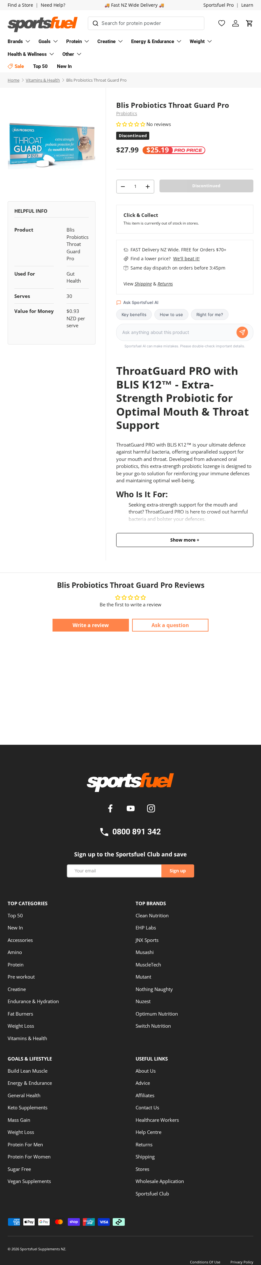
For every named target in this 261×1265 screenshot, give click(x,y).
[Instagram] (151, 809)
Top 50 (15, 915)
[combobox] (146, 23)
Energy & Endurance (30, 1083)
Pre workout (21, 976)
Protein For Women (29, 1156)
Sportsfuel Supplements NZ (42, 1249)
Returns (165, 284)
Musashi (145, 952)
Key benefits (134, 314)
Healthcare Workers (157, 1120)
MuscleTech (148, 964)
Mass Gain (19, 1120)
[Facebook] (111, 809)
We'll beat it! (186, 258)
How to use (171, 314)
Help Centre (148, 1132)
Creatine (17, 989)
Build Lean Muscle (27, 1071)
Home (13, 80)
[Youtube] (132, 809)
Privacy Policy (241, 1262)
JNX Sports (147, 940)
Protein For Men (25, 1144)
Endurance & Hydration (33, 1001)
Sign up (178, 871)
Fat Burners (20, 1013)
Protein (16, 964)
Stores (142, 1169)
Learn (247, 5)
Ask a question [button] (170, 625)
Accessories (20, 940)
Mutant (143, 976)
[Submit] (95, 22)
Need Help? (53, 5)
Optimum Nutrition (157, 1013)
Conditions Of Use (205, 1262)
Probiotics (126, 113)
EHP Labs (146, 927)
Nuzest (143, 1001)
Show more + (184, 540)
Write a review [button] (91, 625)
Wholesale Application (160, 1181)
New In (15, 927)
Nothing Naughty (154, 989)
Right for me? (209, 314)
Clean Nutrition (152, 915)
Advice (143, 1083)
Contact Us (147, 1107)
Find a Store (20, 5)
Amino (15, 952)
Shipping (143, 284)
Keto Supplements (27, 1107)
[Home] (130, 784)
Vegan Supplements (29, 1181)
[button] (250, 23)
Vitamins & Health (43, 80)
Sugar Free (19, 1169)
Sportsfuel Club (152, 1193)
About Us (146, 1071)
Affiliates (145, 1095)
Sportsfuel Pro (218, 5)
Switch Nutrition (153, 1026)
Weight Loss (21, 1026)
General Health (24, 1095)
